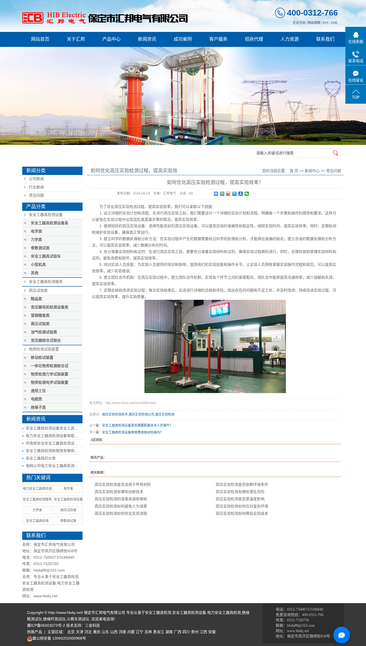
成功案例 (183, 39)
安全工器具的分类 (41, 458)
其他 (34, 273)
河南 (122, 632)
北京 (71, 632)
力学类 (36, 240)
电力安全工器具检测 (37, 489)
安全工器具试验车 (46, 256)
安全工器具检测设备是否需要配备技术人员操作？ (137, 425)
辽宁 (139, 632)
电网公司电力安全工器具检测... (52, 466)
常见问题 (36, 195)
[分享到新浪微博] (228, 194)
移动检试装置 (42, 358)
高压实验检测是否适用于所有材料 (123, 484)
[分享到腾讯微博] (234, 194)
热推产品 (34, 632)
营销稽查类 (40, 315)
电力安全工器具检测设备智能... (52, 436)
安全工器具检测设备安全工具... (52, 428)
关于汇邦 (76, 39)
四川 (186, 632)
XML (334, 23)
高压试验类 (38, 291)
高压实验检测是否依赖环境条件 (242, 484)
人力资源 (290, 39)
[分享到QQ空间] (222, 194)
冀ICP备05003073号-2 (46, 625)
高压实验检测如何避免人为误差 (121, 506)
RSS (325, 23)
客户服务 (218, 39)
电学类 (36, 231)
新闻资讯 (147, 39)
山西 (114, 632)
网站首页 (40, 39)
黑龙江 (158, 632)
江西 (203, 632)
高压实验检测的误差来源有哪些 (121, 499)
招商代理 (254, 39)
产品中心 (111, 39)
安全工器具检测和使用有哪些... (52, 451)
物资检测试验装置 (44, 349)
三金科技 (92, 625)
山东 (105, 632)
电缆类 (36, 399)
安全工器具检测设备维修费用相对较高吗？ (132, 432)
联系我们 (325, 39)
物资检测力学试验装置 (49, 374)
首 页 (294, 171)
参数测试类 (40, 248)
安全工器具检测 (37, 521)
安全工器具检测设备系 (49, 223)
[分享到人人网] (240, 194)
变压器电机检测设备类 (49, 307)
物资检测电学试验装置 (49, 382)
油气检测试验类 (44, 332)
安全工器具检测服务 (46, 282)
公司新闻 (36, 179)
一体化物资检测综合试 (49, 366)
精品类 (36, 299)
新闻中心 (312, 171)
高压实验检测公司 (141, 414)
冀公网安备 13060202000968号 (59, 638)
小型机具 (38, 265)
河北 (88, 632)
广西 (177, 632)
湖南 (169, 632)
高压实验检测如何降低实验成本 (242, 513)
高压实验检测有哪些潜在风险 (240, 492)
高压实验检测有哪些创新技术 (119, 492)
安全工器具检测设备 (46, 215)
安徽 (212, 632)
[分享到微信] (247, 194)
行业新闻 (36, 187)
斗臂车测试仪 (78, 619)
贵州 (195, 632)
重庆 (96, 632)
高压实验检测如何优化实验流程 (121, 513)
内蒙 (131, 632)
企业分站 (299, 23)
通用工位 (38, 391)
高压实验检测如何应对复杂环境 (242, 506)
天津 (79, 632)
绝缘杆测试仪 (54, 619)
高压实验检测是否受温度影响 (240, 499)
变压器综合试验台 (46, 340)
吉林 (148, 632)
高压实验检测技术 (115, 414)
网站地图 (314, 23)
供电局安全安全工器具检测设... (52, 443)
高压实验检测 (125, 206)
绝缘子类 (38, 407)
